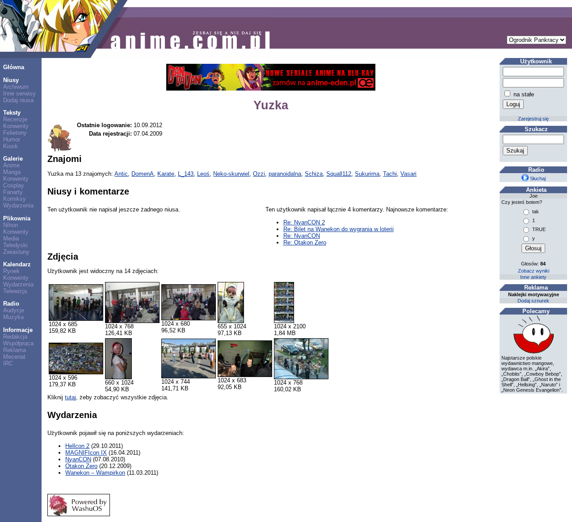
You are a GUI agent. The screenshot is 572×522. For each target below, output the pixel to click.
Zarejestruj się (533, 118)
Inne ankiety (533, 277)
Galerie (13, 158)
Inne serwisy (19, 93)
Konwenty (16, 126)
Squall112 (338, 173)
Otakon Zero (81, 466)
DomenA (142, 173)
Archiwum (16, 86)
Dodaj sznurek (533, 300)
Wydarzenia (18, 205)
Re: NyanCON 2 (304, 222)
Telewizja (15, 291)
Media (11, 238)
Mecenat (14, 356)
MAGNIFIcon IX (86, 452)
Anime (11, 165)
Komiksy (14, 198)
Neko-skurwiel (231, 173)
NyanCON (78, 459)
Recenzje (15, 119)
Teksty (12, 112)
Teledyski (15, 245)
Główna (13, 67)
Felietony (15, 132)
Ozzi (259, 173)
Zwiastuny (16, 252)
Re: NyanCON (301, 235)
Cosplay (13, 185)
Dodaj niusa (18, 100)
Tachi (390, 173)
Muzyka (13, 317)
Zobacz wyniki (533, 270)
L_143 (185, 173)
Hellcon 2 (77, 446)
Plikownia (16, 218)
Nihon (10, 225)
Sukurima (367, 173)
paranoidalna (285, 173)
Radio (11, 303)
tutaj (70, 397)
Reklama (14, 350)
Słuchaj (537, 178)
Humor (11, 139)
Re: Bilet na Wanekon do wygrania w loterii (338, 229)
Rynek (11, 271)
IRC (8, 363)
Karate (165, 173)
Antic (121, 173)
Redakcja (15, 336)
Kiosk (10, 146)
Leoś (203, 173)
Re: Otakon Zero (304, 242)
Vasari (408, 173)
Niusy (11, 80)
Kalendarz (17, 264)
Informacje (18, 330)
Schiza (314, 173)
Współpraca (18, 343)
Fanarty (13, 192)
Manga (12, 172)
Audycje (13, 310)
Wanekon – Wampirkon (95, 472)
